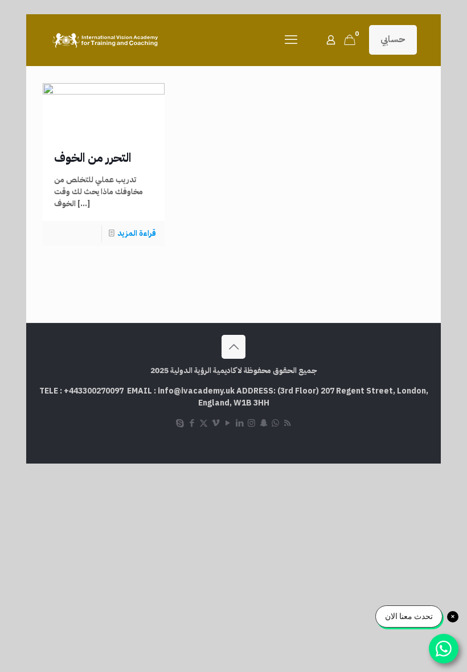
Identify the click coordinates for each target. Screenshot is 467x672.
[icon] (275, 423)
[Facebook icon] (191, 423)
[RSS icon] (287, 423)
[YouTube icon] (227, 423)
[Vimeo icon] (215, 423)
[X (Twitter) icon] (203, 423)
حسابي (392, 39)
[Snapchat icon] (263, 423)
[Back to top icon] (233, 347)
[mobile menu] (291, 40)
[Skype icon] (179, 423)
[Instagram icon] (251, 423)
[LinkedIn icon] (239, 423)
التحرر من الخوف (92, 158)
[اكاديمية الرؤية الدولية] (106, 39)
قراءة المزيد (136, 233)
